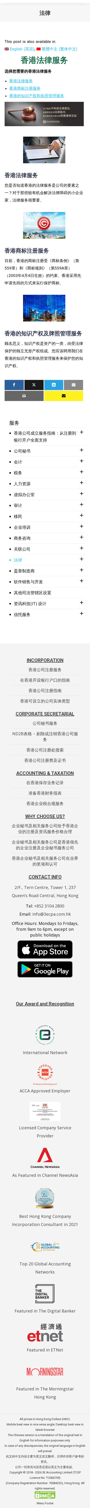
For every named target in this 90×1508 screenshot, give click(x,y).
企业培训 (22, 527)
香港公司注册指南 (45, 690)
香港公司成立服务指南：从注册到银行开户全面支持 (45, 436)
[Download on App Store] (45, 949)
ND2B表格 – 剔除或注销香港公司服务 (45, 736)
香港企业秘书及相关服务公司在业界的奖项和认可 (45, 861)
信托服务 (22, 614)
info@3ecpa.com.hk (51, 914)
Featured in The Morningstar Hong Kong (45, 1393)
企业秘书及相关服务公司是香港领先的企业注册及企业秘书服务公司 (45, 844)
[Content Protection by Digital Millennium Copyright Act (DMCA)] (45, 1497)
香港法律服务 (21, 81)
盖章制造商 (24, 571)
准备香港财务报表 (45, 793)
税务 (18, 472)
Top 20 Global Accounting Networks (45, 1268)
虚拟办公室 (24, 494)
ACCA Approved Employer (45, 1091)
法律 (18, 560)
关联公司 (22, 549)
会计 (18, 462)
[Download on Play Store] (45, 969)
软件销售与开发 (28, 581)
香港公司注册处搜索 (45, 750)
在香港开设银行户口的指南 (45, 680)
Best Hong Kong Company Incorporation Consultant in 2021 (45, 1220)
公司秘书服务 (45, 723)
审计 (18, 505)
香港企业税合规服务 (45, 803)
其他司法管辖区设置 (32, 592)
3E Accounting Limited (57, 1472)
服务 (14, 422)
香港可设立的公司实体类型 (45, 701)
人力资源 (22, 483)
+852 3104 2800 (49, 906)
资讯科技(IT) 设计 (30, 603)
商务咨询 (22, 538)
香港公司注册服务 (45, 669)
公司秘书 (22, 451)
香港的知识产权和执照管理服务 (36, 95)
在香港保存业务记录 (45, 782)
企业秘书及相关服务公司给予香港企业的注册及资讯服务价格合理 (45, 828)
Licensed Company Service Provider (45, 1132)
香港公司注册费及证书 (45, 760)
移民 (18, 516)
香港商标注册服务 (25, 88)
